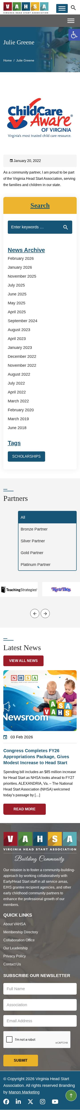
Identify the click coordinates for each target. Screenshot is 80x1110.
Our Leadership (15, 948)
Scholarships (26, 456)
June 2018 (17, 428)
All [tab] (23, 517)
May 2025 (16, 303)
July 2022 (16, 383)
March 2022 (18, 401)
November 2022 (22, 365)
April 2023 (17, 338)
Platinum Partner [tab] (35, 564)
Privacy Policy (14, 956)
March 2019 (18, 419)
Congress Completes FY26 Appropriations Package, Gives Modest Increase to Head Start (36, 756)
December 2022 (22, 356)
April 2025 (17, 312)
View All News (23, 661)
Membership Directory (20, 932)
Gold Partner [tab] (32, 553)
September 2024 (22, 321)
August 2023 (19, 330)
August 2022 (19, 374)
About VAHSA (14, 924)
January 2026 (20, 267)
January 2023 (20, 347)
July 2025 (16, 285)
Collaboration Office (19, 940)
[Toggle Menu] (62, 8)
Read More (25, 809)
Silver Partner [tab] (33, 541)
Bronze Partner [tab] (34, 529)
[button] (74, 35)
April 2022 (17, 392)
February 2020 (21, 410)
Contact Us (12, 964)
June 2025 (17, 294)
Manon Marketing (24, 1092)
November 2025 (22, 276)
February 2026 (21, 258)
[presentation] (34, 613)
